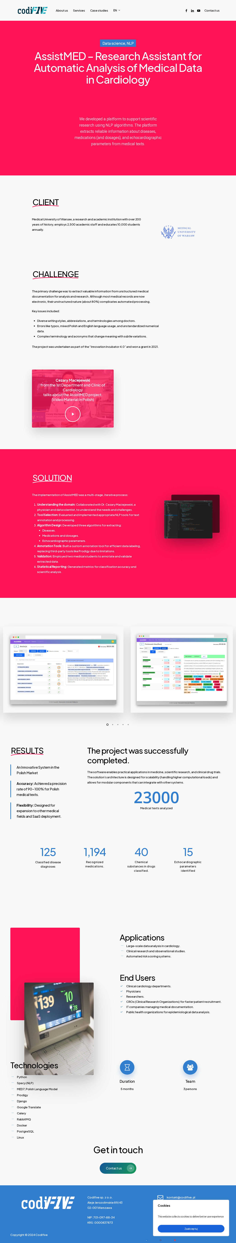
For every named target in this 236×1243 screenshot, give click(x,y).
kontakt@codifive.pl (181, 1197)
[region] (191, 1218)
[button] (118, 1168)
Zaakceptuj (191, 1228)
